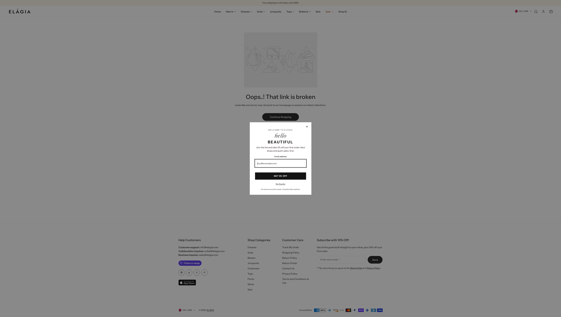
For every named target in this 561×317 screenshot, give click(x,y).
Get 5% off (280, 176)
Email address (280, 156)
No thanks (280, 184)
